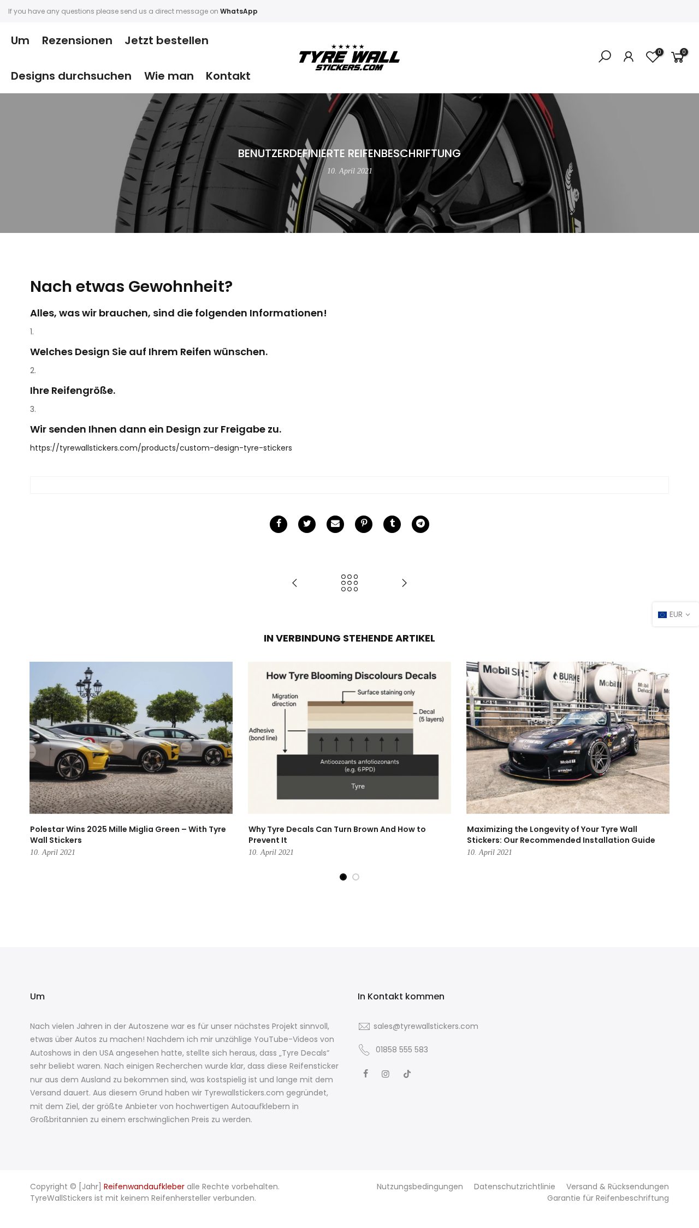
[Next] (658, 771)
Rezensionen (77, 40)
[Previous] (41, 771)
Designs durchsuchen (71, 75)
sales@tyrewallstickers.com (426, 1026)
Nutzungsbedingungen (420, 1186)
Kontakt (228, 75)
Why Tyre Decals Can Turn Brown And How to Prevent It (337, 835)
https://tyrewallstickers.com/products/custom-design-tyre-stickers (161, 447)
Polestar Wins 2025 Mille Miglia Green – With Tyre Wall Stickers (128, 835)
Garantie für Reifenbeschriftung (608, 1198)
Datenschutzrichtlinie (514, 1186)
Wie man (169, 75)
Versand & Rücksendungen (617, 1186)
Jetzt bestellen (167, 40)
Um (20, 40)
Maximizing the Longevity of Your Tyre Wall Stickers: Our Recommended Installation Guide (561, 835)
